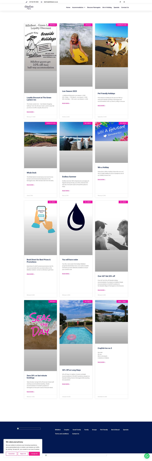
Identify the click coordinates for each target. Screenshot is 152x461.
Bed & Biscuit (115, 430)
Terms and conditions (62, 434)
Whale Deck (31, 173)
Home (68, 7)
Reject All (23, 453)
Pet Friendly (104, 430)
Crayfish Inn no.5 (105, 348)
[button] (147, 456)
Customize (11, 453)
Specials (116, 7)
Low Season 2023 (69, 91)
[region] (23, 448)
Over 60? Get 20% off (106, 276)
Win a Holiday (107, 7)
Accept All (34, 453)
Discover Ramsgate (93, 7)
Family (86, 430)
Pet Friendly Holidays (106, 93)
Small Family (77, 430)
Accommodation (77, 7)
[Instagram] (124, 2)
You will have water (70, 260)
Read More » (30, 112)
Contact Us (125, 7)
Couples (66, 430)
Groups (94, 430)
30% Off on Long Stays (71, 370)
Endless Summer (69, 177)
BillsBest (58, 430)
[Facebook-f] (120, 2)
